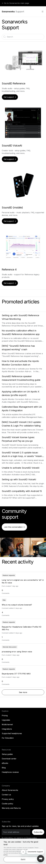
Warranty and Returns (11, 808)
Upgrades (6, 720)
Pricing (5, 715)
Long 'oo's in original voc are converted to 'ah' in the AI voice (23, 581)
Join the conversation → (14, 527)
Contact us (6, 795)
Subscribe (38, 832)
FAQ (4, 600)
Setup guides (7, 754)
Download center (9, 759)
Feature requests (9, 575)
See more (31, 692)
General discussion (10, 647)
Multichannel (7, 724)
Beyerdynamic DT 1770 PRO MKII (16, 674)
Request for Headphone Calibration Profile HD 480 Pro (21, 628)
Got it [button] (23, 859)
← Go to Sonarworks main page (15, 3)
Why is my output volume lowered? (17, 605)
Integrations (7, 729)
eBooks (5, 763)
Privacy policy (8, 799)
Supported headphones (12, 733)
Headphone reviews (10, 772)
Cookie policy (7, 803)
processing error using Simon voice (17, 651)
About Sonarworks (10, 790)
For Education (8, 738)
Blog (4, 767)
